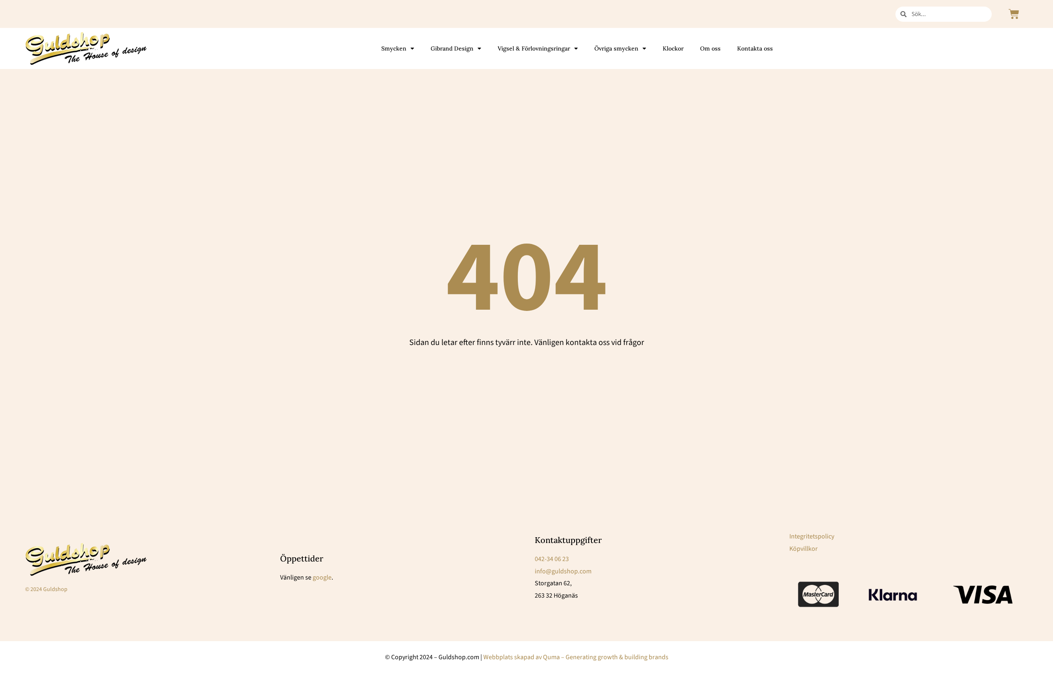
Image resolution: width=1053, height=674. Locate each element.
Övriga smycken (616, 48)
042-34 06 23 (552, 559)
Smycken (393, 48)
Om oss (710, 48)
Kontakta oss (755, 48)
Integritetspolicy (811, 536)
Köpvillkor (803, 548)
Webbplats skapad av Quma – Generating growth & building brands (575, 657)
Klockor (673, 48)
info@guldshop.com (563, 571)
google (322, 577)
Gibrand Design (452, 48)
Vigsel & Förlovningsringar (534, 48)
